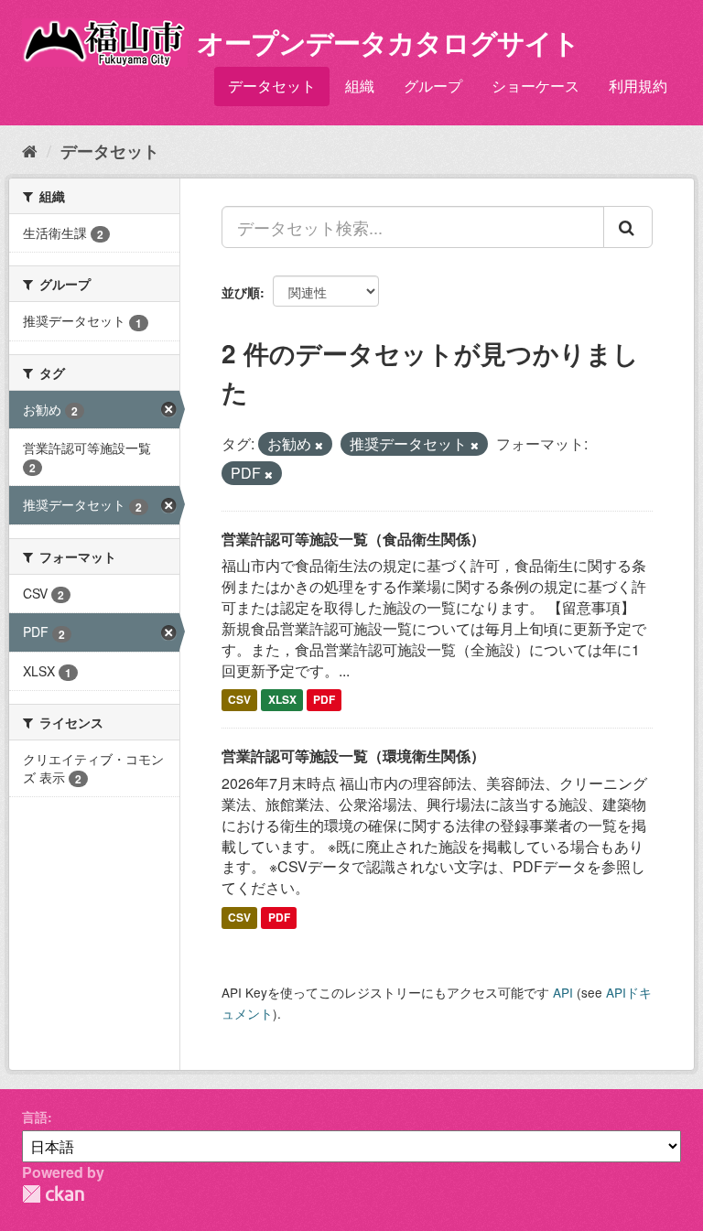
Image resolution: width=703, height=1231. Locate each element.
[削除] (319, 444)
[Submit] (628, 227)
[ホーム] (30, 150)
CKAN (53, 1194)
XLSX (282, 699)
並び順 (241, 292)
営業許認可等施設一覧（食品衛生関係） (353, 538)
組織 (359, 85)
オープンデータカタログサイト (388, 41)
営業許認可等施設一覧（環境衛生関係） (353, 755)
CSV (239, 699)
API (563, 992)
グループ (433, 85)
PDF (324, 699)
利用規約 (638, 85)
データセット (272, 85)
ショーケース (535, 85)
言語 (35, 1116)
